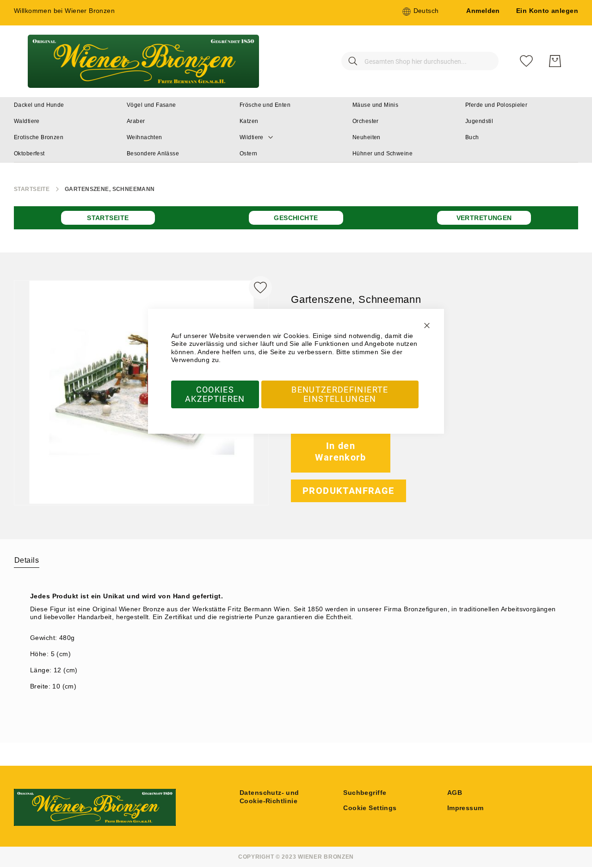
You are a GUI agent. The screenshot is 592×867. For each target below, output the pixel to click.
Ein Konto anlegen (547, 10)
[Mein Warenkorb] (555, 61)
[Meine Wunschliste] (526, 61)
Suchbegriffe (364, 792)
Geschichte (296, 217)
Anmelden (483, 10)
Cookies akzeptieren (215, 394)
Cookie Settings (369, 808)
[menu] (296, 130)
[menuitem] (39, 105)
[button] (420, 11)
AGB (454, 792)
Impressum (465, 808)
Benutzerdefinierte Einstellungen (339, 394)
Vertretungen (484, 217)
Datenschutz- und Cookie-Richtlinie (269, 797)
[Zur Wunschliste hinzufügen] (260, 287)
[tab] (26, 560)
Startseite (31, 189)
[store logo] (143, 61)
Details (26, 560)
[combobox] (420, 61)
